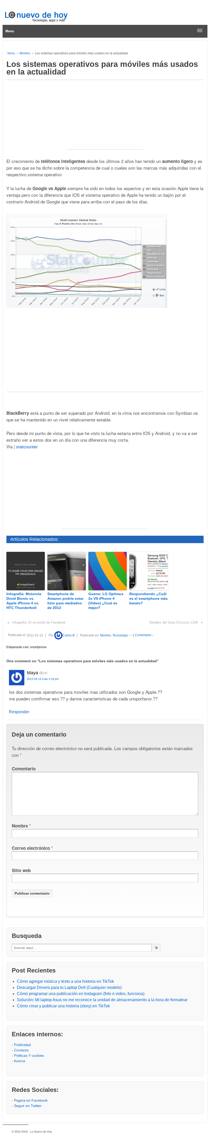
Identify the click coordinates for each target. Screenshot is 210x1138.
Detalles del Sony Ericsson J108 (173, 622)
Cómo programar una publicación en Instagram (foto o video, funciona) (80, 993)
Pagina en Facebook (31, 1100)
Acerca (19, 1061)
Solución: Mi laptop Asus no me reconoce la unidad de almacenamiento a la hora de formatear (102, 1000)
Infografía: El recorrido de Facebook (39, 622)
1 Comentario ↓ (143, 635)
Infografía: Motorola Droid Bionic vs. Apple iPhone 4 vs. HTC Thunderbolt (23, 601)
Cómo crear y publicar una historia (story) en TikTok (63, 1006)
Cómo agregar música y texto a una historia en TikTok (65, 981)
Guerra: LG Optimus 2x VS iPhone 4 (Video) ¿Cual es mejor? (105, 601)
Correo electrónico (31, 848)
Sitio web (21, 870)
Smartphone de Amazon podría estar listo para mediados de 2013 (65, 601)
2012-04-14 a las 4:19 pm (43, 678)
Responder (19, 712)
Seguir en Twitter (27, 1106)
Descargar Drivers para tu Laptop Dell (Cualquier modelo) (69, 987)
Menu (9, 31)
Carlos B (68, 635)
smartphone (38, 647)
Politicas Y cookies (29, 1055)
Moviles (24, 53)
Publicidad (22, 1045)
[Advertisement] (105, 117)
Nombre (20, 826)
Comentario (24, 768)
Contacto (21, 1050)
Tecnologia (120, 635)
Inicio (11, 53)
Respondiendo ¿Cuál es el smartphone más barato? (148, 598)
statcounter (27, 446)
